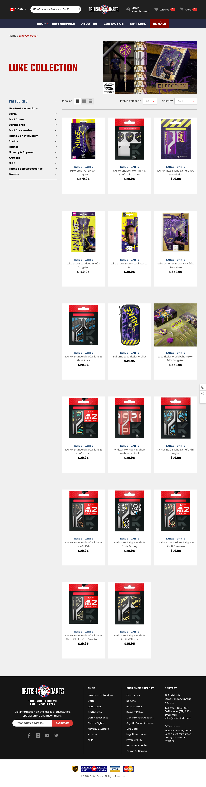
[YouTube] (47, 735)
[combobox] (55, 9)
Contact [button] (171, 688)
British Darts (97, 776)
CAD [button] (19, 9)
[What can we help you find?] (55, 9)
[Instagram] (38, 735)
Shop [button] (91, 688)
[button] (25, 9)
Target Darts (83, 166)
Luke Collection (28, 36)
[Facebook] (28, 735)
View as (67, 101)
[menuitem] (33, 108)
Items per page (130, 101)
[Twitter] (56, 735)
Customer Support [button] (140, 688)
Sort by (167, 101)
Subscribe (62, 723)
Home (12, 36)
